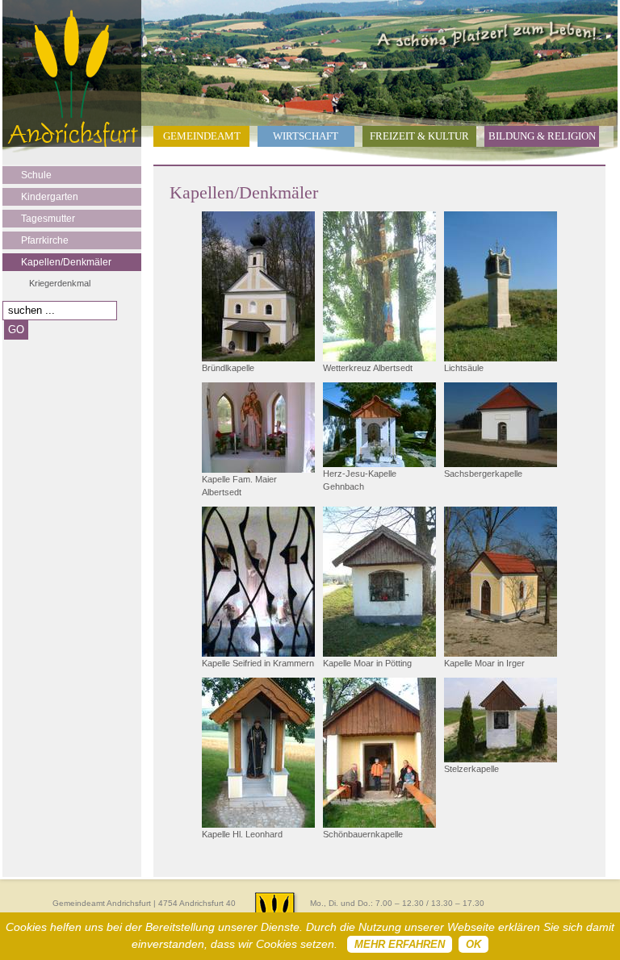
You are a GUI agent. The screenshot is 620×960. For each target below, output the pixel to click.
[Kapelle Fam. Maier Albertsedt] (258, 427)
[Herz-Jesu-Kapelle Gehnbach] (379, 424)
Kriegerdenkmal (59, 283)
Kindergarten (49, 196)
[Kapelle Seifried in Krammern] (258, 582)
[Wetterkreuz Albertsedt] (379, 286)
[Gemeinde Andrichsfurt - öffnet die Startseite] (71, 143)
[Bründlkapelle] (258, 286)
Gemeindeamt (202, 136)
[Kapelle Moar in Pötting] (379, 582)
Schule (36, 175)
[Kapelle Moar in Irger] (500, 582)
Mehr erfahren (399, 944)
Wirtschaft (305, 136)
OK (473, 944)
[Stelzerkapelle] (500, 720)
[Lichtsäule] (500, 286)
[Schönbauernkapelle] (379, 753)
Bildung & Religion (542, 136)
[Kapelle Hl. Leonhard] (258, 753)
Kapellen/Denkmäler (66, 262)
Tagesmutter (48, 218)
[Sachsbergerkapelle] (500, 424)
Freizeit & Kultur (419, 136)
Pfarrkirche (45, 240)
